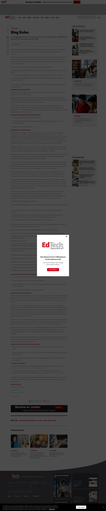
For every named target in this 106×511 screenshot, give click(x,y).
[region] (53, 507)
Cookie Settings (81, 507)
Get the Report (53, 269)
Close (66, 236)
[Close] (103, 507)
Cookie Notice (52, 509)
